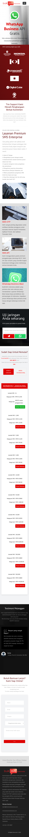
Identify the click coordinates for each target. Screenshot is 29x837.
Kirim (15, 741)
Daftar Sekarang (20, 407)
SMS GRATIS (13, 360)
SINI (14, 364)
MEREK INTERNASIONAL (21, 372)
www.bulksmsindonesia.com (9, 811)
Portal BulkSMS (5, 358)
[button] (2, 26)
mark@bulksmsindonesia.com (10, 807)
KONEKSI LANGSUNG (8, 372)
